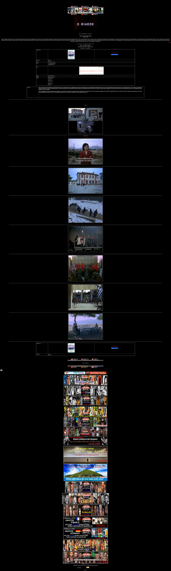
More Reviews (85, 45)
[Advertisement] (85, 2)
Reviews (81, 45)
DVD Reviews (89, 45)
